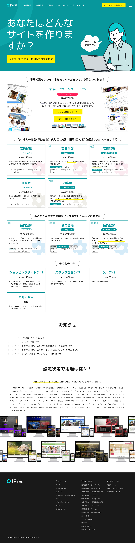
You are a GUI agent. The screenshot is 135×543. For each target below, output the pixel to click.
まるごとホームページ (65, 5)
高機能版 (27, 5)
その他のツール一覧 (113, 492)
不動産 (41, 139)
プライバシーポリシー (63, 502)
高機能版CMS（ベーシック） (91, 485)
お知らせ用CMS (86, 526)
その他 (81, 5)
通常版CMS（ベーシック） (90, 509)
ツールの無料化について (31, 342)
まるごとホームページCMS (90, 506)
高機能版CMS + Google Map (91, 488)
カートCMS (85, 516)
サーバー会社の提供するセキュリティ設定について (41, 354)
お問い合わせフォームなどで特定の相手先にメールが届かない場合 (47, 346)
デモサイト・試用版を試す (114, 5)
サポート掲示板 (61, 488)
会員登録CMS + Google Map (91, 499)
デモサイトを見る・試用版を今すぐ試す (31, 59)
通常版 (51, 5)
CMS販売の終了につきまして (33, 338)
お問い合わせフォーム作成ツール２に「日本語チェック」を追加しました (50, 350)
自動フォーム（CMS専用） (116, 488)
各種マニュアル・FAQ (88, 530)
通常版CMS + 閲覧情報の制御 (91, 512)
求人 (53, 139)
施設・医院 (68, 139)
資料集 (58, 506)
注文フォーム (60, 492)
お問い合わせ (60, 509)
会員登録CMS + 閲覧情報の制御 (92, 502)
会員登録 (39, 5)
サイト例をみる (66, 118)
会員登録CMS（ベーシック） (91, 495)
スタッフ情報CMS (87, 519)
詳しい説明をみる (66, 111)
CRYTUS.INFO (19, 537)
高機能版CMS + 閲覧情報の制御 (92, 492)
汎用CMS (84, 523)
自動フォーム (111, 485)
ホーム (58, 485)
